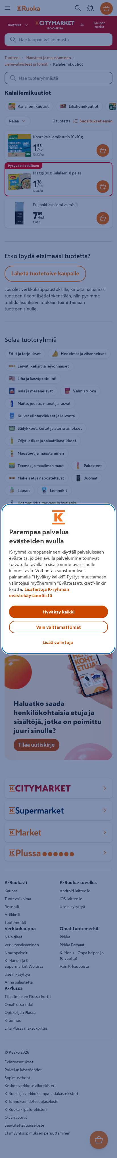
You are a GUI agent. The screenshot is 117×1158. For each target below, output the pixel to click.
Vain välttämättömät (58, 627)
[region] (58, 579)
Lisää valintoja (58, 642)
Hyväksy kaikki (58, 612)
